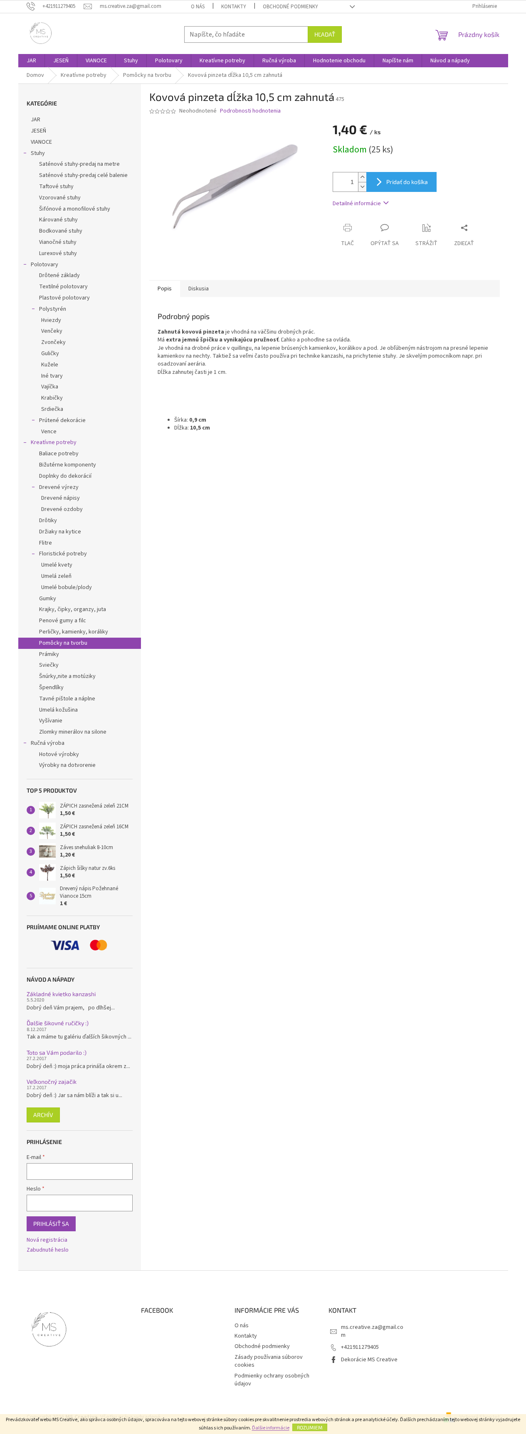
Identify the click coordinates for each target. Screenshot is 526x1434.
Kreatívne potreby (54, 442)
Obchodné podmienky (290, 6)
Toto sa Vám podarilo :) (56, 1052)
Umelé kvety (56, 565)
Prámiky (49, 654)
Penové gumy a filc (62, 620)
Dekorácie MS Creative (369, 1359)
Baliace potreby (59, 453)
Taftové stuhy (56, 186)
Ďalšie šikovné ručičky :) (58, 1023)
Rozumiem (310, 1427)
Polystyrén (52, 309)
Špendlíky (51, 687)
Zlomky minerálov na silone (72, 732)
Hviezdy (51, 320)
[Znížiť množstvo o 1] (362, 187)
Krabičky (52, 398)
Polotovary (44, 264)
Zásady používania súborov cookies (269, 1361)
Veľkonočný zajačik (52, 1081)
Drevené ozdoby (62, 509)
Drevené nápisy (60, 498)
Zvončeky (53, 342)
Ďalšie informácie (270, 1428)
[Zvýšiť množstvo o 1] (362, 177)
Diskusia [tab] (198, 289)
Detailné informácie (357, 203)
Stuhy (38, 153)
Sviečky (49, 665)
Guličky (50, 353)
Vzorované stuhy (60, 198)
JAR (35, 119)
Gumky (47, 598)
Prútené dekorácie (62, 420)
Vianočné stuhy (58, 242)
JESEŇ (38, 131)
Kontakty (233, 6)
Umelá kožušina (58, 710)
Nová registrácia (47, 1240)
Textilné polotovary (63, 286)
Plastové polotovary (64, 298)
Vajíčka (49, 387)
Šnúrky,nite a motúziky (67, 676)
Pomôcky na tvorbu (63, 643)
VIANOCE (41, 142)
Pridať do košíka (407, 181)
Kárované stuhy (58, 220)
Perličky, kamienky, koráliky (73, 632)
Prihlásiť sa (51, 1223)
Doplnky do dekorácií (65, 476)
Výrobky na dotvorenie (67, 765)
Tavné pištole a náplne (67, 699)
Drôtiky (48, 520)
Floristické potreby (63, 554)
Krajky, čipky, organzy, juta (72, 609)
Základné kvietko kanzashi (61, 994)
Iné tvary (52, 376)
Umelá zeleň (56, 576)
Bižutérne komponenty (67, 465)
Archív (43, 1114)
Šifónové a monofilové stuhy (74, 209)
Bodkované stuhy (60, 231)
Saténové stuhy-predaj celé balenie (83, 175)
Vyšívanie (50, 721)
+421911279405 (360, 1347)
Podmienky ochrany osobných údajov (272, 1380)
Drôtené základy (59, 275)
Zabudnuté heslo (48, 1250)
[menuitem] (31, 60)
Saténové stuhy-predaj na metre (79, 164)
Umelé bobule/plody (66, 587)
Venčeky (51, 331)
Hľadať (324, 34)
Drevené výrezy (59, 487)
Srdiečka (52, 409)
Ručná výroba (47, 743)
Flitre (45, 543)
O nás (198, 6)
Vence (49, 431)
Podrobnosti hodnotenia (250, 111)
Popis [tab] (165, 289)
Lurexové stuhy (58, 253)
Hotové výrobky (59, 754)
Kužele (49, 365)
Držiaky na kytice (60, 532)
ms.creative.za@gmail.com (372, 1331)
